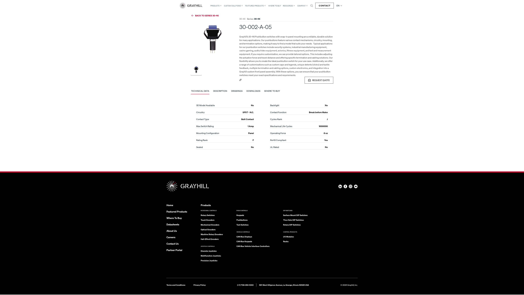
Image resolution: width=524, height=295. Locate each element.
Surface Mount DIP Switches (295, 215)
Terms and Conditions (175, 285)
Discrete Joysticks (209, 251)
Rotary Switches (208, 215)
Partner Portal (174, 250)
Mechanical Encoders (210, 224)
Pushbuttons (242, 220)
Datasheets (172, 224)
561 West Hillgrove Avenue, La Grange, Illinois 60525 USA (284, 285)
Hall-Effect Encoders (210, 239)
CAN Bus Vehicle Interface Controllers (253, 246)
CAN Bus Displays (244, 236)
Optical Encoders (208, 229)
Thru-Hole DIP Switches (293, 220)
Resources (288, 6)
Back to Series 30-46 (207, 15)
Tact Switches (242, 224)
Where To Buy (274, 6)
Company (301, 6)
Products (215, 6)
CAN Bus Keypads (244, 241)
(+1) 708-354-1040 (245, 285)
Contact (324, 5)
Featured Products (254, 6)
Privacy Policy (199, 285)
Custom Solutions (232, 6)
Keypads (240, 215)
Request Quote (321, 80)
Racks (285, 241)
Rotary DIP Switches (292, 224)
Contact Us (172, 243)
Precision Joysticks (209, 260)
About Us (171, 230)
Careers (170, 237)
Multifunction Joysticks (211, 255)
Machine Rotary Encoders (212, 234)
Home (169, 205)
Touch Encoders (207, 220)
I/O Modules (288, 236)
